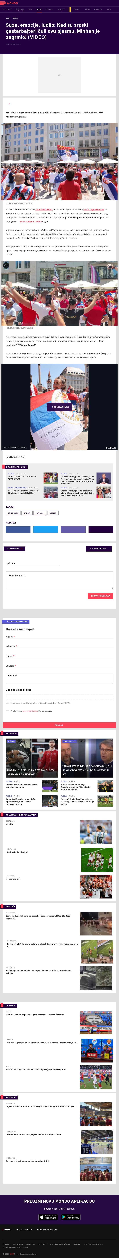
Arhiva (77, 1244)
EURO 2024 (13, 513)
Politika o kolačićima (60, 1244)
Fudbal (15, 18)
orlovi (27, 513)
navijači (40, 513)
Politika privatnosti (93, 1244)
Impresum (30, 1244)
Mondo (7, 1230)
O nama (6, 1244)
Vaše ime (11, 646)
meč (93, 209)
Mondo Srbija (24, 1230)
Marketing (18, 1244)
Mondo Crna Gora (47, 1230)
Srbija (53, 513)
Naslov (10, 637)
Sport (8, 18)
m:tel (12, 1254)
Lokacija (11, 666)
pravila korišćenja (30, 711)
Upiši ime (11, 563)
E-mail (10, 656)
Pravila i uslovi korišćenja (15, 1248)
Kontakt (43, 1244)
